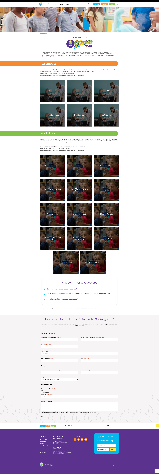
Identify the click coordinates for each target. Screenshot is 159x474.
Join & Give (82, 4)
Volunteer (42, 443)
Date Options (45, 392)
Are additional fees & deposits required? (62, 299)
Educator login (115, 0)
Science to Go (44, 33)
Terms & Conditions (44, 450)
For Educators (75, 4)
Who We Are (43, 441)
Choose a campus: (94, 0)
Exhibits (61, 4)
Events (67, 4)
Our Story (89, 4)
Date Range (45, 391)
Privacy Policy (43, 452)
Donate (41, 448)
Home (41, 33)
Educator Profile (43, 439)
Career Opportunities (44, 445)
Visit (55, 4)
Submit (41, 416)
